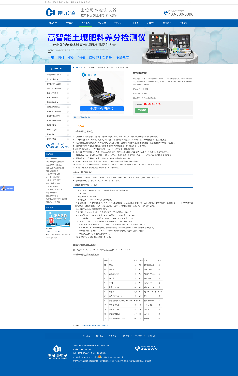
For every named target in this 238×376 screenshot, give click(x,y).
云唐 (78, 368)
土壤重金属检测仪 (53, 98)
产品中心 (85, 23)
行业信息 (138, 336)
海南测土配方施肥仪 (54, 180)
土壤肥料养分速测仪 (54, 84)
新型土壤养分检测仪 (54, 88)
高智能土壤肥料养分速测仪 (56, 199)
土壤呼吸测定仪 (52, 130)
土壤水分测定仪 (52, 93)
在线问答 (151, 23)
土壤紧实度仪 (51, 139)
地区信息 (125, 336)
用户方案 (102, 23)
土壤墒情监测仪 (52, 102)
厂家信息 (112, 336)
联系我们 (167, 23)
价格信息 (99, 336)
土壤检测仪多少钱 (53, 174)
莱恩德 (82, 368)
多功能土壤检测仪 (53, 177)
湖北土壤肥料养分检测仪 (55, 162)
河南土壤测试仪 (52, 159)
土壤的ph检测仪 (52, 186)
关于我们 (69, 23)
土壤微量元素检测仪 (54, 111)
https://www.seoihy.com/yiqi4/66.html (95, 325)
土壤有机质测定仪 (53, 116)
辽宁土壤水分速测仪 (54, 165)
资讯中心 (118, 23)
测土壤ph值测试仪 (53, 202)
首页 (85, 67)
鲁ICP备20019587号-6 (90, 357)
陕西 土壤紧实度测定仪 (55, 168)
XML (190, 2)
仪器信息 (86, 336)
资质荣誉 (184, 23)
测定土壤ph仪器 (52, 196)
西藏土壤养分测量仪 (54, 183)
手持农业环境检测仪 (54, 120)
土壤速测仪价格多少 (54, 190)
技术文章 (135, 23)
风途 (74, 368)
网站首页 (53, 23)
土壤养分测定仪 (80, 131)
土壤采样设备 (51, 125)
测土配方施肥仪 (52, 79)
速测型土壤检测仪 (53, 107)
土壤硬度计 (51, 134)
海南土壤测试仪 (52, 193)
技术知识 (151, 336)
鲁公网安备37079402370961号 (112, 357)
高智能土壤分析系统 (54, 75)
